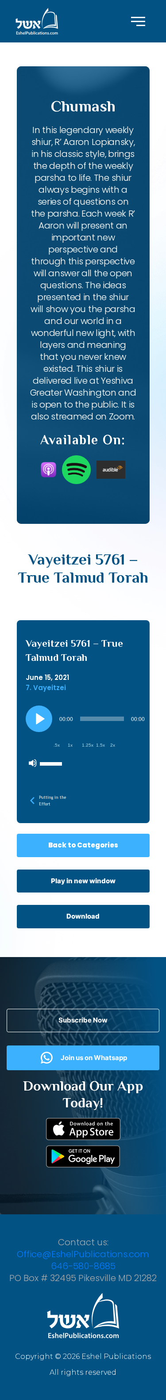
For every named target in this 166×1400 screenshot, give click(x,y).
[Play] (39, 719)
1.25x (87, 745)
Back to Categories (83, 845)
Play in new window (83, 881)
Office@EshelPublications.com (83, 1254)
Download (83, 916)
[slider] (52, 763)
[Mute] (32, 763)
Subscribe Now (83, 1020)
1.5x (100, 745)
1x (70, 745)
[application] (86, 739)
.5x (57, 745)
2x (112, 745)
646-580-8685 (83, 1266)
